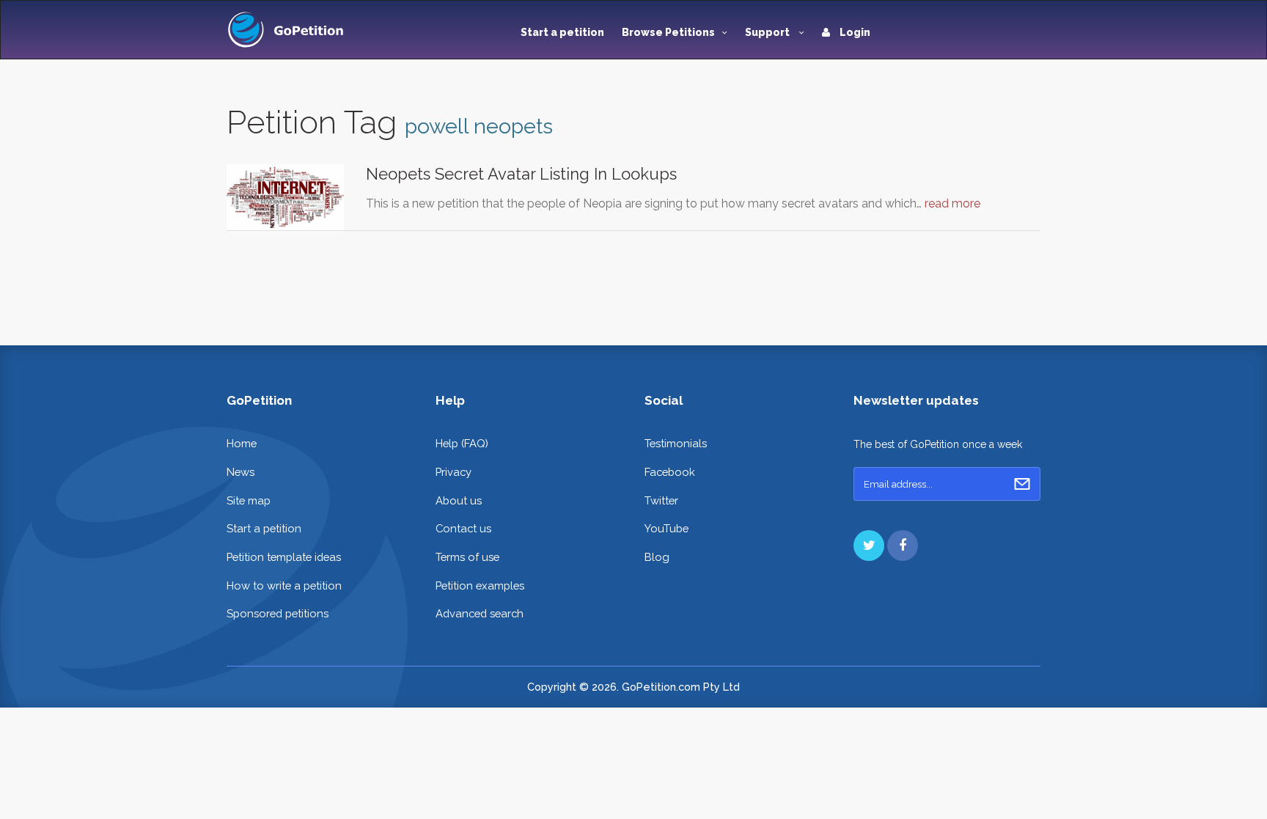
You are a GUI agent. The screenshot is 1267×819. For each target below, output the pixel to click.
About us (459, 500)
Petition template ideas (284, 557)
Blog (656, 557)
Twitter (661, 500)
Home (242, 443)
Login (853, 32)
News (240, 472)
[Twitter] (868, 545)
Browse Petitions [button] (668, 32)
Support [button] (768, 32)
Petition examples (480, 585)
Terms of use (467, 557)
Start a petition (562, 32)
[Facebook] (902, 545)
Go (1022, 484)
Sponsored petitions (277, 613)
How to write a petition (284, 585)
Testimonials (675, 443)
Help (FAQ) (462, 443)
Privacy (453, 472)
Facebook (669, 472)
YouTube (666, 528)
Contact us (463, 528)
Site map (249, 500)
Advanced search (480, 613)
